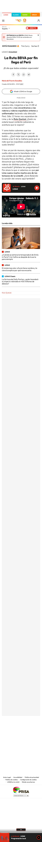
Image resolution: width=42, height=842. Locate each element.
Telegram (29, 74)
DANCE (24, 15)
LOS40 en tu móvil (13, 782)
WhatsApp (23, 74)
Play (39, 837)
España (5, 29)
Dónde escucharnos (28, 782)
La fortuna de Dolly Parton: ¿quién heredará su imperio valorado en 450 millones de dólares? (20, 281)
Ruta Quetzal (20, 119)
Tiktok (12, 727)
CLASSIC (16, 15)
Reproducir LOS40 (36, 187)
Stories (35, 727)
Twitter (18, 74)
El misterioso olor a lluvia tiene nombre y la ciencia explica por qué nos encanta (19, 269)
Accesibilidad (17, 777)
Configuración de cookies (28, 780)
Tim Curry (25, 46)
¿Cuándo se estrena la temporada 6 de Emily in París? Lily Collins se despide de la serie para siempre (20, 257)
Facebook (13, 74)
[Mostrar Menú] (3, 20)
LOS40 (6, 15)
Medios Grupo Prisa (21, 795)
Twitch (30, 727)
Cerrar (38, 35)
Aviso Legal (7, 777)
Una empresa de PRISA (21, 790)
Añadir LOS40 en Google (23, 91)
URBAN (34, 15)
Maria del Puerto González (12, 81)
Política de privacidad (32, 777)
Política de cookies (11, 780)
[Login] (39, 21)
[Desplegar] (21, 829)
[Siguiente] (38, 46)
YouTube (16, 727)
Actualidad (13, 52)
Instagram (7, 727)
